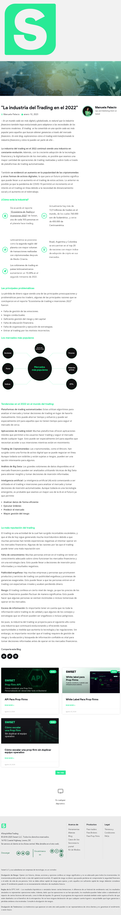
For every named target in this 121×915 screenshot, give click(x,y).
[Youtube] (61, 851)
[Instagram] (57, 851)
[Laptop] (28, 853)
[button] (3, 656)
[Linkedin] (52, 851)
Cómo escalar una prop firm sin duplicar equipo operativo (28, 751)
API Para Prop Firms (16, 699)
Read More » (9, 705)
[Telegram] (61, 855)
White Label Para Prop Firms (82, 699)
